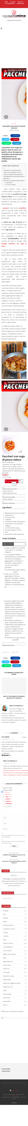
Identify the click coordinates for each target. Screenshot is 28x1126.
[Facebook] (7, 6)
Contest (14, 932)
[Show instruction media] (5, 544)
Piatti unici (14, 969)
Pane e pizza (14, 965)
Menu (14, 958)
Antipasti (14, 911)
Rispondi (24, 737)
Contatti (20, 2)
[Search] (26, 28)
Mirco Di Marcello (14, 130)
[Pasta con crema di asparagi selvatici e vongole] (14, 686)
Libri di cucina (14, 950)
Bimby (14, 921)
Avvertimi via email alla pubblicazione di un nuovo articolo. (13, 842)
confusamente (14, 1095)
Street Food (14, 998)
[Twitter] (9, 6)
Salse (14, 990)
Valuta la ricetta (7, 788)
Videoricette (14, 1001)
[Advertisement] (14, 49)
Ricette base (14, 979)
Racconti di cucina (14, 976)
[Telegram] (20, 6)
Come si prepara (11, 184)
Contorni (14, 936)
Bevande (14, 918)
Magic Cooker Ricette (14, 954)
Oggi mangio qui (14, 961)
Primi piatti (14, 972)
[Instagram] (11, 23)
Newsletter (20, 3)
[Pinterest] (14, 1083)
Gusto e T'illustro (14, 943)
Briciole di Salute (14, 925)
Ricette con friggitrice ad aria (14, 983)
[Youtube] (18, 6)
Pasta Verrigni (6, 652)
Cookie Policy (6, 1071)
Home (6, 2)
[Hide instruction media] (11, 544)
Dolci (14, 940)
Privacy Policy (6, 1069)
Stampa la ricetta (12, 481)
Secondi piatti (14, 994)
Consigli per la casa (14, 929)
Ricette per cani (14, 987)
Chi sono (12, 2)
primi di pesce (15, 652)
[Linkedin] (16, 23)
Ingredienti (9, 182)
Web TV (14, 1005)
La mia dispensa (14, 947)
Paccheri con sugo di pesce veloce (14, 180)
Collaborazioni (9, 3)
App (14, 914)
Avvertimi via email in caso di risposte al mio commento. (13, 836)
